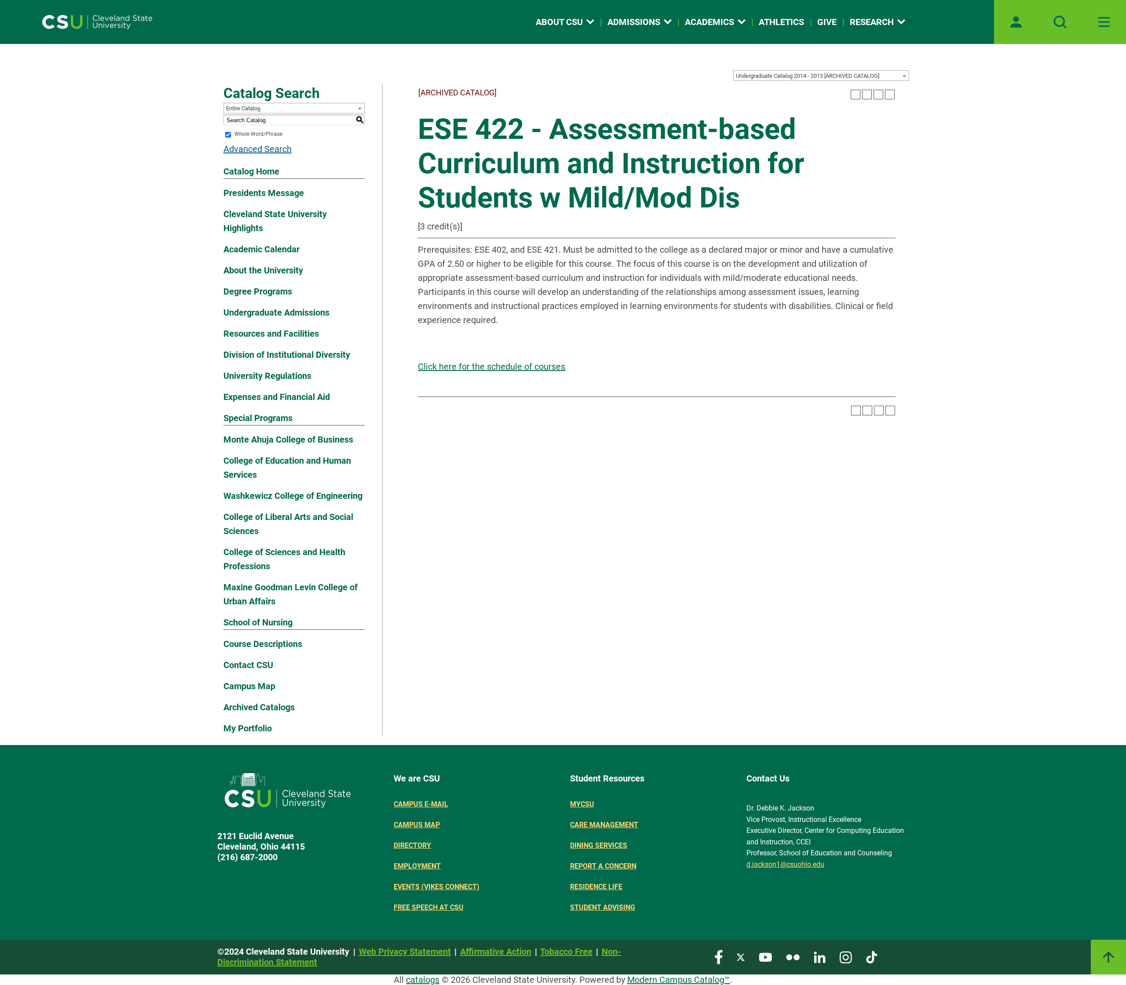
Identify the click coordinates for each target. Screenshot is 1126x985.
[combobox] (821, 75)
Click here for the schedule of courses (491, 366)
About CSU (559, 22)
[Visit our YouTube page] (765, 956)
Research (872, 22)
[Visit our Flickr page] (793, 956)
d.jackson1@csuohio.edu (785, 864)
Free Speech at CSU (429, 907)
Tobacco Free (566, 951)
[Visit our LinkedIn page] (820, 956)
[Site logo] (97, 22)
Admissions (633, 22)
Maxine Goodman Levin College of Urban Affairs (290, 594)
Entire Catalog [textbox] (243, 108)
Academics (709, 22)
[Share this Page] (867, 94)
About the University (263, 270)
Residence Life (596, 887)
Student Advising (602, 907)
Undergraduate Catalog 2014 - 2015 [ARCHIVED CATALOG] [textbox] (807, 76)
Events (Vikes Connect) (436, 887)
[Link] (1108, 957)
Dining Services (598, 845)
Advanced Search (257, 149)
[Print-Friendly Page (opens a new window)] (878, 94)
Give (827, 22)
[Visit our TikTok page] (871, 956)
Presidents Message (263, 193)
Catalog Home (251, 171)
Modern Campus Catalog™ (678, 979)
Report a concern (603, 866)
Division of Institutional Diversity (286, 354)
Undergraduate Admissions (276, 312)
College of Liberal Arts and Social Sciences (288, 524)
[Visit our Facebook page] (719, 956)
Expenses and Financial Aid (276, 397)
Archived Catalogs (259, 707)
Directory (412, 845)
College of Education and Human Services (287, 467)
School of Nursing (257, 622)
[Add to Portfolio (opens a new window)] (855, 94)
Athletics (781, 22)
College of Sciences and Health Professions (284, 559)
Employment (417, 866)
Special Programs (257, 418)
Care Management (604, 825)
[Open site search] (1060, 22)
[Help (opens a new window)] (890, 94)
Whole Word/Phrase (258, 134)
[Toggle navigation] (1104, 22)
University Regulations (267, 376)
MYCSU (582, 804)
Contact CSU (248, 665)
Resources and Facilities (271, 333)
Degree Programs (257, 291)
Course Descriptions (262, 644)
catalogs (422, 979)
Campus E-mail (421, 804)
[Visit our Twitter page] (741, 956)
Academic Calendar (261, 249)
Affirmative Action (495, 951)
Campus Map (249, 686)
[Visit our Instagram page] (846, 956)
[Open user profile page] (1016, 22)
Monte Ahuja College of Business (288, 439)
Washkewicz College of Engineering (292, 496)
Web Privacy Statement (405, 951)
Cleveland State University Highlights (275, 221)
